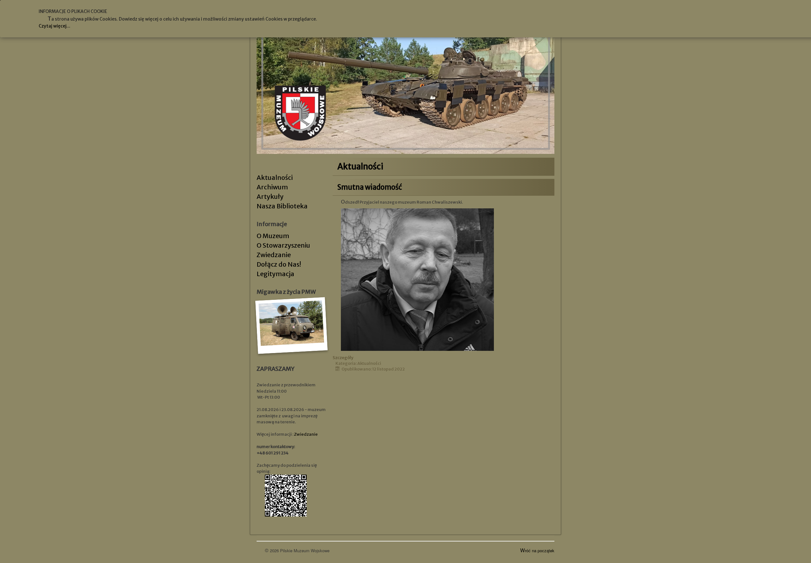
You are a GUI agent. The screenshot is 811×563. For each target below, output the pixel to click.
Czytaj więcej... (54, 26)
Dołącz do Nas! (279, 264)
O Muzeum (273, 236)
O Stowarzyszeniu (283, 245)
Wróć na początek (537, 550)
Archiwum (272, 187)
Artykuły (270, 196)
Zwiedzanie (274, 255)
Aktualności (275, 177)
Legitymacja (275, 274)
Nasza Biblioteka (282, 206)
